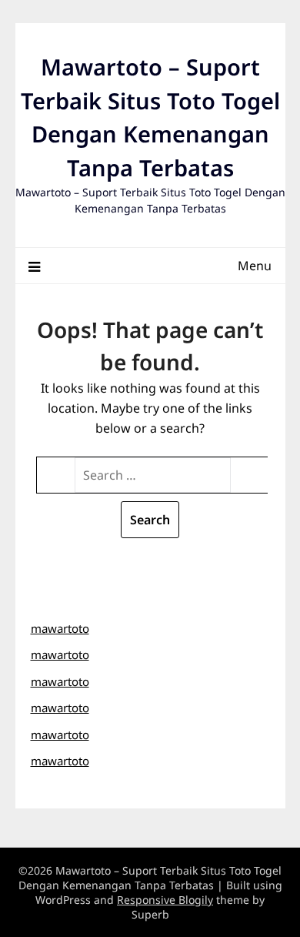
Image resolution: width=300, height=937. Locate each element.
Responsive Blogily (165, 899)
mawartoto (60, 628)
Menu (255, 265)
